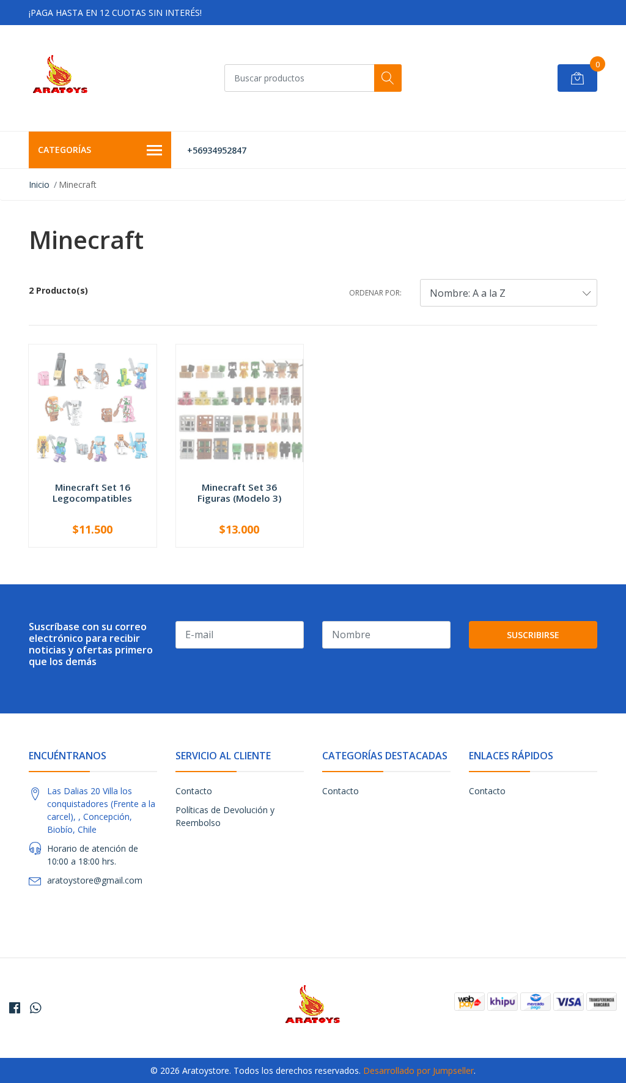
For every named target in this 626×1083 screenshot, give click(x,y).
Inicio (39, 184)
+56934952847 (216, 150)
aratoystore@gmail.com (94, 880)
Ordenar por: (375, 293)
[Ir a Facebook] (14, 1007)
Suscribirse (533, 635)
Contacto (193, 791)
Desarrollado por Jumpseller (418, 1070)
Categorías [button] (64, 149)
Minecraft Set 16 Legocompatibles (92, 492)
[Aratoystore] (60, 78)
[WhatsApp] (35, 1007)
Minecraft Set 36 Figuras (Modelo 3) (239, 492)
